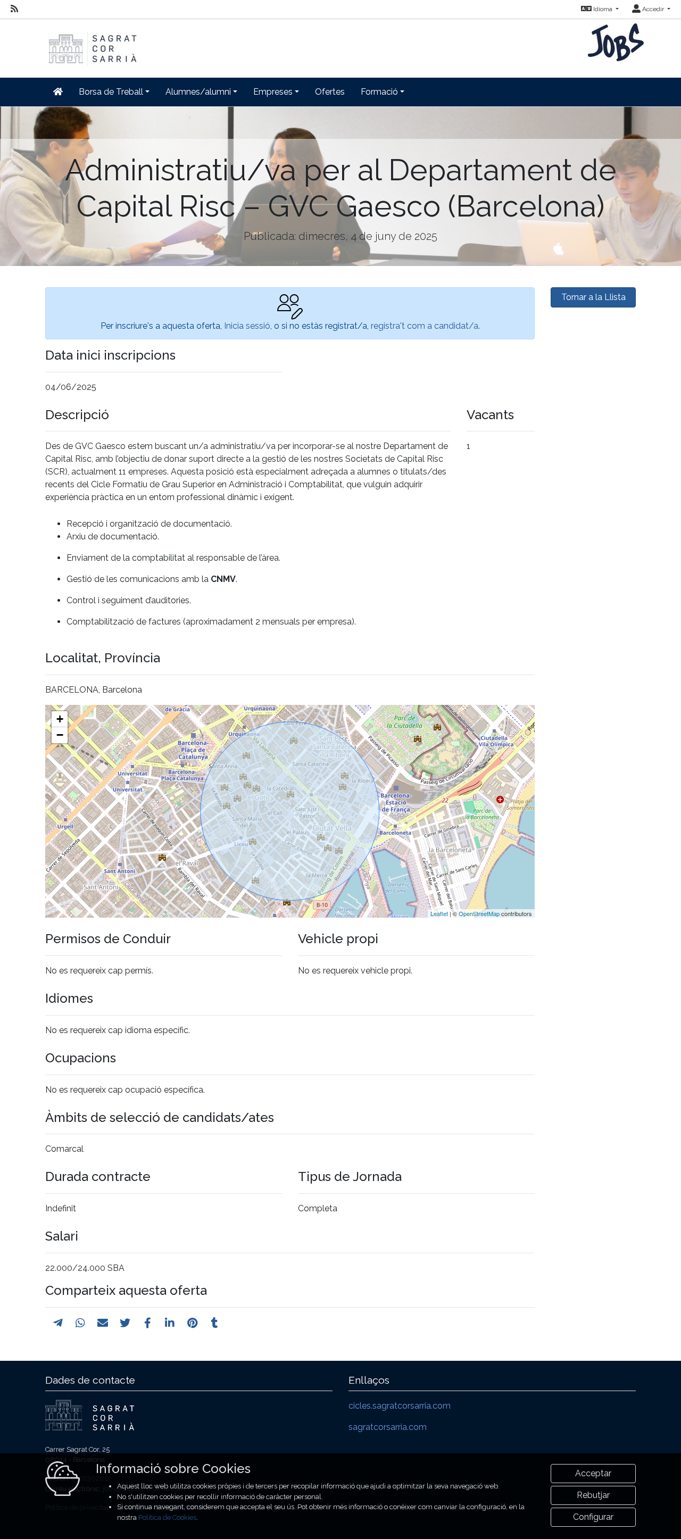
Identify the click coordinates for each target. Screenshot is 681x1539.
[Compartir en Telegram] (58, 1323)
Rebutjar (593, 1495)
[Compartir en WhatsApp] (80, 1323)
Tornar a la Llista (593, 297)
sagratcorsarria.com (387, 1427)
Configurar (593, 1517)
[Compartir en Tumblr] (214, 1323)
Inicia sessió (247, 326)
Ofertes (330, 92)
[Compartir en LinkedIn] (170, 1323)
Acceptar (593, 1473)
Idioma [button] (603, 9)
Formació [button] (379, 92)
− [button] (59, 735)
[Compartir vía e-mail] (102, 1323)
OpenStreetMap (479, 913)
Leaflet (439, 913)
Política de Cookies (167, 1517)
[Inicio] (91, 43)
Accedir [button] (653, 9)
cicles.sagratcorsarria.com (399, 1406)
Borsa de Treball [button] (111, 92)
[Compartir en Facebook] (147, 1323)
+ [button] (59, 719)
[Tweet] (125, 1323)
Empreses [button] (273, 92)
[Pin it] (192, 1323)
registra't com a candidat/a (424, 326)
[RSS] (14, 9)
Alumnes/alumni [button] (198, 92)
